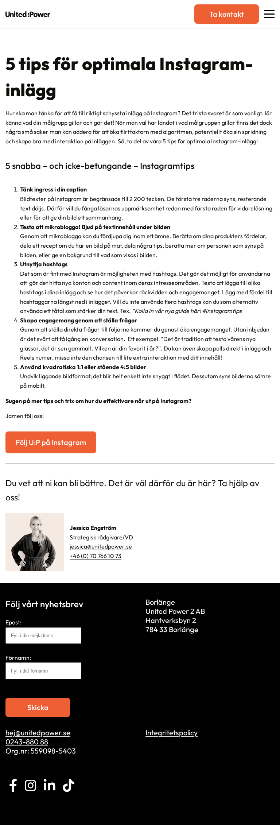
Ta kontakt (226, 14)
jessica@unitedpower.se (101, 546)
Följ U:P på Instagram (51, 442)
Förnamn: (18, 657)
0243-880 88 (26, 741)
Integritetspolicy (171, 732)
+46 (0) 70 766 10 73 (95, 555)
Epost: (13, 622)
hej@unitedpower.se (37, 732)
